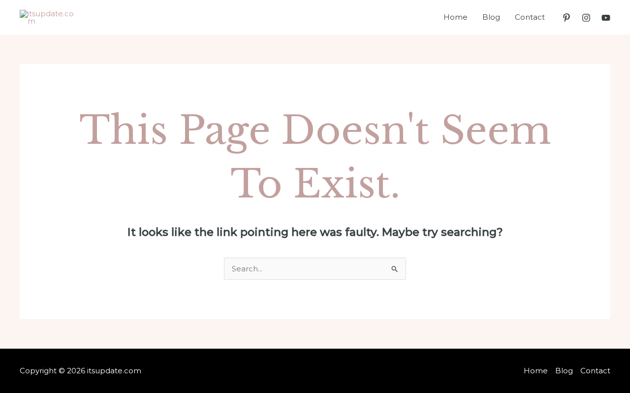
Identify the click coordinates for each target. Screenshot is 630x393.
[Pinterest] (566, 17)
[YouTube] (605, 17)
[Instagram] (586, 17)
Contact (530, 17)
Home (455, 17)
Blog (491, 17)
